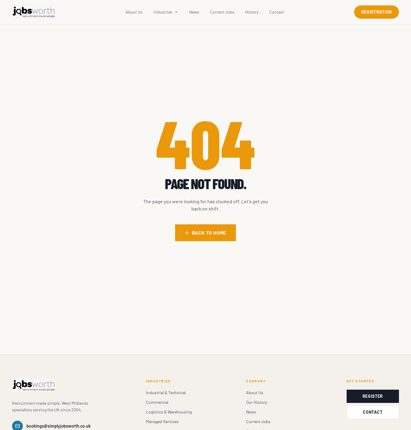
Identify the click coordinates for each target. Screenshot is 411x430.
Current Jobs (222, 11)
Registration (376, 11)
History (251, 11)
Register (373, 396)
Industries (162, 11)
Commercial (157, 402)
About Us (134, 11)
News (194, 11)
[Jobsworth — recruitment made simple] (34, 12)
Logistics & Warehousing (169, 411)
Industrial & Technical (166, 392)
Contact (276, 11)
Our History (256, 402)
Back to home (209, 232)
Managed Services (162, 421)
